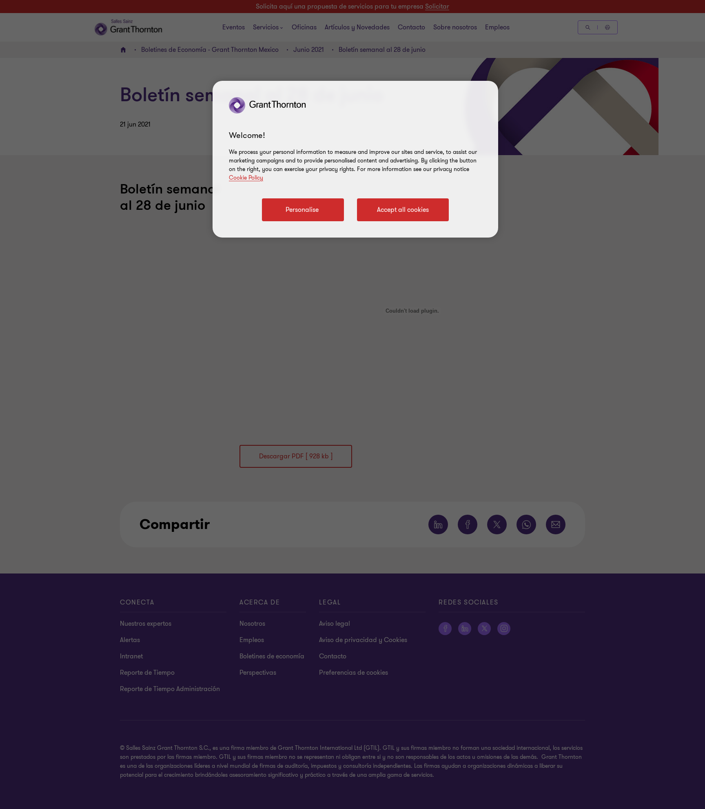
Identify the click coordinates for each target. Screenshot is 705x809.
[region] (355, 159)
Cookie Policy (246, 178)
